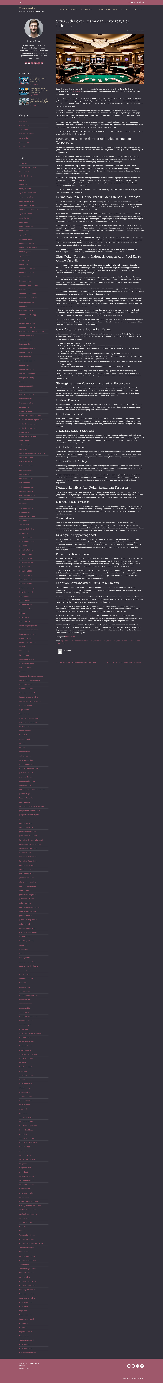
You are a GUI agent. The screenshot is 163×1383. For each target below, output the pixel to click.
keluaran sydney (25, 638)
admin (66, 653)
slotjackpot (23, 1172)
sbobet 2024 (24, 974)
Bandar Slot (23, 121)
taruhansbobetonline (27, 1285)
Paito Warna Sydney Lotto (29, 768)
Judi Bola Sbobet (25, 537)
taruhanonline (24, 1277)
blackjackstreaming (26, 378)
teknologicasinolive (26, 1294)
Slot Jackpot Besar (26, 1130)
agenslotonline (25, 256)
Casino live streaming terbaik (30, 420)
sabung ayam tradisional (28, 966)
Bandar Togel (24, 125)
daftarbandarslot (26, 470)
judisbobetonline (25, 609)
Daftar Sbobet (24, 449)
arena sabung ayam (27, 268)
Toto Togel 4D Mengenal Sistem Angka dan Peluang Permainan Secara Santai (39, 101)
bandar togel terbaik (27, 327)
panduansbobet (25, 785)
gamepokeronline (26, 508)
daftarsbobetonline (26, 487)
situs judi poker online (125, 641)
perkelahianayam (26, 827)
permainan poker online (28, 848)
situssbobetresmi (25, 1100)
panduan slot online (26, 777)
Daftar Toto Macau (26, 466)
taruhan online (24, 1252)
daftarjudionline (25, 474)
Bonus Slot (23, 390)
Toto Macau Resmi (26, 1340)
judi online (23, 546)
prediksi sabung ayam (27, 928)
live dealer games (26, 689)
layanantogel (24, 655)
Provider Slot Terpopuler (28, 932)
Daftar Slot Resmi (25, 462)
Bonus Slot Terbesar (26, 394)
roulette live (23, 945)
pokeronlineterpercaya (28, 920)
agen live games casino (28, 193)
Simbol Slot (23, 1029)
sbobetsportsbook (26, 1021)
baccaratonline (25, 281)
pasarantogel (24, 802)
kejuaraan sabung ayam (28, 630)
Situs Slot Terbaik (25, 1067)
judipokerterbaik (25, 600)
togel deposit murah (27, 1302)
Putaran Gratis (24, 937)
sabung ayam (24, 958)
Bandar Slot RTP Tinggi (27, 315)
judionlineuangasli (26, 592)
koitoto (22, 647)
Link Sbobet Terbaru (26, 659)
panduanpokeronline (27, 781)
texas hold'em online (27, 1298)
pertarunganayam (26, 869)
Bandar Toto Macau (27, 336)
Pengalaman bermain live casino (31, 806)
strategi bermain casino (28, 1201)
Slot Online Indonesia (27, 1138)
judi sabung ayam (26, 558)
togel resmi (23, 1311)
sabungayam (24, 970)
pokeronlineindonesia (27, 911)
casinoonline (24, 441)
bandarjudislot (24, 344)
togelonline (23, 1323)
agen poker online (67, 641)
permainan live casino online (30, 844)
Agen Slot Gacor (25, 214)
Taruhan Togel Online (27, 1269)
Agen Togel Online (26, 226)
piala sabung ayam (26, 873)
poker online (111, 641)
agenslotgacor (25, 252)
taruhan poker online (27, 1256)
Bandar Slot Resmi (26, 310)
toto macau (24, 1336)
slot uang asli (24, 1151)
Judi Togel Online (25, 575)
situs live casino (25, 1050)
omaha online (24, 752)
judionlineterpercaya (27, 588)
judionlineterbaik (25, 584)
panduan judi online (26, 773)
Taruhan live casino (26, 1248)
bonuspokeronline (26, 403)
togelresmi (23, 1327)
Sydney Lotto (24, 1218)
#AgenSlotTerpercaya (27, 167)
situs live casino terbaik (28, 1054)
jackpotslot (23, 533)
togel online (23, 1306)
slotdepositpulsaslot (27, 1159)
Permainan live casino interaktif (31, 840)
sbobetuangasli (25, 1025)
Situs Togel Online (26, 1075)
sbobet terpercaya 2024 (28, 995)
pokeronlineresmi (25, 916)
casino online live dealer (28, 436)
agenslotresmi (24, 260)
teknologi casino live (27, 1290)
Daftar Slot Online (26, 458)
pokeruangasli (24, 924)
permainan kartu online (28, 836)
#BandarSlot (24, 172)
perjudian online (25, 819)
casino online (24, 432)
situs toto (23, 1079)
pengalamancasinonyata (29, 815)
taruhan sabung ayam (27, 1260)
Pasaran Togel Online (27, 798)
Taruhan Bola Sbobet (27, 1235)
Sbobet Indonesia (26, 979)
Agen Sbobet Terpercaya (28, 210)
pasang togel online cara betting (32, 789)
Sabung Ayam (24, 142)
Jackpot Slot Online (26, 529)
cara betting (24, 407)
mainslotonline (25, 731)
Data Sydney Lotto (26, 491)
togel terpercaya (25, 1315)
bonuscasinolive (25, 399)
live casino (23, 672)
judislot (22, 613)
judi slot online (24, 567)
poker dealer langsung (27, 886)
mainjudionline (24, 726)
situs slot (22, 1063)
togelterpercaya (25, 1332)
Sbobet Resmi (24, 991)
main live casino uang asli (29, 718)
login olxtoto (24, 710)
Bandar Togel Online (27, 323)
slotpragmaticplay (26, 1193)
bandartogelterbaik (26, 369)
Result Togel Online (26, 941)
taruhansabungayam (27, 1281)
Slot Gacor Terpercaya (28, 1126)
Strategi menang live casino (30, 1206)
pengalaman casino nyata (29, 811)
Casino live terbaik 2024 (28, 424)
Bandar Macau (24, 289)
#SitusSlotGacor (25, 176)
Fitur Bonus (23, 504)
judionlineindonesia (26, 579)
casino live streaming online (30, 415)
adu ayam (23, 180)
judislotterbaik (24, 621)
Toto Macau (76, 91)
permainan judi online (27, 832)
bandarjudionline (25, 340)
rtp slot (22, 953)
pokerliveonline (25, 903)
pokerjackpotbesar (26, 899)
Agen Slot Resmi (25, 218)
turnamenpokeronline (27, 1353)
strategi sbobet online (27, 1210)
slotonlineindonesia (26, 1185)
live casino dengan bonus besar (31, 676)
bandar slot (23, 306)
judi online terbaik (26, 550)
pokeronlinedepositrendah (29, 907)
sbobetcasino (24, 1000)
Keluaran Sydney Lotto (27, 642)
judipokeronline (25, 596)
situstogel (23, 1109)
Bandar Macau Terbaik (28, 298)
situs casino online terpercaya (30, 1033)
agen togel (23, 222)
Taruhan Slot (24, 1264)
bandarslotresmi (25, 357)
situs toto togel (25, 1088)
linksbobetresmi (25, 668)
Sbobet (22, 146)
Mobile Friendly (25, 739)
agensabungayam (26, 239)
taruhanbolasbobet (26, 1273)
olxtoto (22, 747)
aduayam (23, 184)
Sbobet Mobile (24, 983)
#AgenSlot (23, 163)
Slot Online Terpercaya (28, 1142)
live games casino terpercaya (30, 701)
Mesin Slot (23, 735)
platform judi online (26, 878)
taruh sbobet (24, 1231)
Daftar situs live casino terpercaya (32, 453)
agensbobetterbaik (26, 243)
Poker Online (70, 637)
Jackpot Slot (24, 525)
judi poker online (100, 641)
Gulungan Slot (24, 512)
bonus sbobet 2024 (26, 386)
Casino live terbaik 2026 (28, 428)
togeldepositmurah (26, 1319)
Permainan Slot (25, 853)
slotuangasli (24, 1197)
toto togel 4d (24, 1344)
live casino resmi (25, 684)
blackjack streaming (27, 373)
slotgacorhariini (25, 1168)
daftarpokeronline (26, 479)
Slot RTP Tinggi (24, 1147)
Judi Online (23, 130)
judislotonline (24, 617)
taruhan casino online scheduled (31, 1243)
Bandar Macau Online (27, 294)
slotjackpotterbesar (26, 1176)
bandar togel (24, 319)
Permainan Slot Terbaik (28, 857)
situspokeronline (25, 1096)
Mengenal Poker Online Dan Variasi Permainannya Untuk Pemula (39, 80)
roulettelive (23, 949)
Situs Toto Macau (26, 1084)
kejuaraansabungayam (28, 634)
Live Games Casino (26, 134)
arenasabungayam (26, 273)
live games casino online (28, 697)
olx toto (22, 743)
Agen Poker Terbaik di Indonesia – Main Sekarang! (77, 662)
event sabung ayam (27, 495)
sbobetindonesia (25, 1004)
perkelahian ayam (26, 823)
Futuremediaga (28, 8)
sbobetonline (24, 1012)
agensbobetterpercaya (28, 247)
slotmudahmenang (26, 1180)
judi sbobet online (26, 563)
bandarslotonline (25, 352)
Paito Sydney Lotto (26, 764)
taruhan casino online (27, 1239)
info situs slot (24, 520)
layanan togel (24, 651)
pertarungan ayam (26, 865)
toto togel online (25, 1348)
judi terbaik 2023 (25, 571)
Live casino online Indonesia (29, 680)
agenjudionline (24, 231)
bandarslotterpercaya (27, 361)
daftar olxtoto (24, 445)
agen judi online (25, 189)
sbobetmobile (24, 1008)
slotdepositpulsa (25, 1155)
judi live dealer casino (27, 542)
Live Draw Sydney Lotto (28, 693)
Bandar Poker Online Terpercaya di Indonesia (124, 662)
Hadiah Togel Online (27, 516)
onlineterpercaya (25, 756)
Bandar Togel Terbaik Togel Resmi (32, 331)
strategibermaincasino (28, 1214)
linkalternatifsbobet (26, 663)
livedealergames (25, 705)
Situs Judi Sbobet (25, 1046)
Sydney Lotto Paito (26, 1222)
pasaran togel (24, 794)
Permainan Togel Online (28, 861)
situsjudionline (24, 1092)
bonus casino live (25, 382)
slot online (23, 1134)
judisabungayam (25, 605)
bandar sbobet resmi (27, 302)
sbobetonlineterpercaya (28, 1016)
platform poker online (27, 882)
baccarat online (25, 277)
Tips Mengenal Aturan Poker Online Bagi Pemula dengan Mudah (39, 90)
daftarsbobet (24, 483)
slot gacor (23, 1113)
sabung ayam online (27, 962)
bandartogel (24, 365)
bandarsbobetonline (27, 348)
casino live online (25, 411)
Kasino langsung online (28, 626)
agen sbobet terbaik (27, 205)
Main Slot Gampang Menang (30, 722)
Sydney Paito (24, 1226)
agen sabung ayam (26, 201)
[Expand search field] (20, 2)
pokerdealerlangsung (27, 895)
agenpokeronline (25, 235)
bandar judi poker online (84, 641)
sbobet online (24, 987)
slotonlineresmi (25, 1189)
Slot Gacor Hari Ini (26, 1117)
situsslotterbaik (25, 1105)
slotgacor (23, 1164)
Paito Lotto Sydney (26, 760)
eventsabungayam (26, 500)
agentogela (23, 264)
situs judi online (25, 1037)
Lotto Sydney (24, 714)
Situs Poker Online (26, 1058)
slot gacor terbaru (26, 1121)
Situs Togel (23, 1071)
